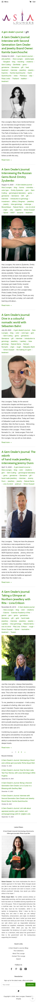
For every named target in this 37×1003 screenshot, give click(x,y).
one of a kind (30, 207)
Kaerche (5, 73)
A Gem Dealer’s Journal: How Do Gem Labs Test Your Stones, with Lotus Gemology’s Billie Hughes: (18, 773)
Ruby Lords (6, 78)
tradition (24, 78)
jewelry (31, 70)
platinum (18, 484)
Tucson (13, 632)
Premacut (23, 75)
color (17, 333)
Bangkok (6, 61)
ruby (30, 75)
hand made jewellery (9, 478)
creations (29, 61)
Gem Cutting (6, 64)
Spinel (5, 212)
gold (17, 618)
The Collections (19, 951)
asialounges (29, 59)
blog (13, 61)
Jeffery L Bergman (18, 201)
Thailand (15, 78)
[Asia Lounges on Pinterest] (16, 969)
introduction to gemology (19, 198)
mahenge (27, 204)
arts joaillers (6, 59)
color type (5, 190)
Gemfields (16, 64)
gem (27, 190)
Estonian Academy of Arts (20, 612)
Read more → (7, 160)
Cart (33, 2)
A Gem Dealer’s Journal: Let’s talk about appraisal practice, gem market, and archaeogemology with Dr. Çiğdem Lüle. (16, 811)
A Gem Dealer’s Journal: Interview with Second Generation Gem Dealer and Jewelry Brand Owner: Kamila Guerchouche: (17, 44)
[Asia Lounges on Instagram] (21, 969)
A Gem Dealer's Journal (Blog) (18, 948)
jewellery (22, 70)
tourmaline (25, 629)
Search (18, 959)
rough (19, 347)
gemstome (5, 67)
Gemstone (15, 67)
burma (21, 187)
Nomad (26, 344)
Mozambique (6, 207)
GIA (22, 196)
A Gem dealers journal (24, 184)
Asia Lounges (18, 59)
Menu (6, 2)
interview (14, 70)
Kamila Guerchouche (17, 73)
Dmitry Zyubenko (17, 190)
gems (25, 64)
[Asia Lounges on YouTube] (25, 969)
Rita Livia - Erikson (20, 626)
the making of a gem (23, 349)
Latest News (18, 827)
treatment (5, 81)
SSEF (12, 212)
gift (22, 67)
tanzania (20, 212)
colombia (29, 187)
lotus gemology (16, 204)
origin (5, 210)
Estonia (6, 612)
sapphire (18, 210)
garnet (4, 615)
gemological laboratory (17, 193)
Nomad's (5, 347)
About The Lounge (19, 953)
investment (5, 201)
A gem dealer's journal (12, 32)
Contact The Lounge (18, 956)
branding (21, 61)
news (16, 75)
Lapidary (23, 341)
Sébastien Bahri (29, 347)
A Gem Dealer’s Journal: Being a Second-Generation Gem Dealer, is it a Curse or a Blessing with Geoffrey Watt (17, 786)
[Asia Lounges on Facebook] (11, 969)
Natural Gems (18, 207)
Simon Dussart (29, 210)
